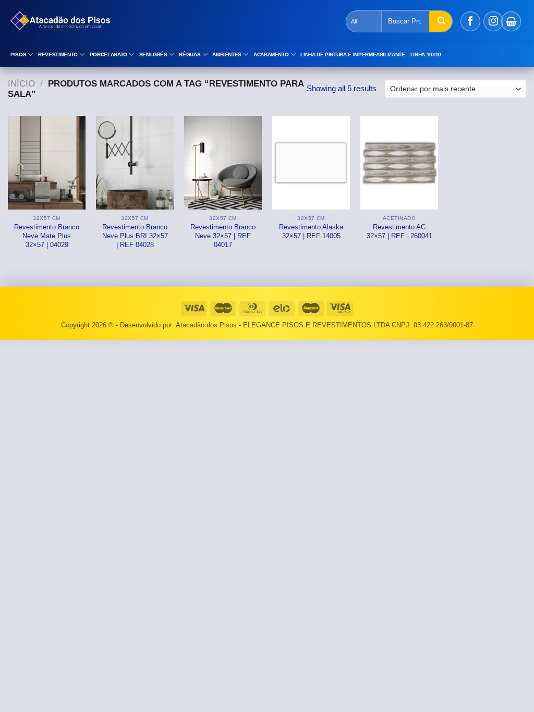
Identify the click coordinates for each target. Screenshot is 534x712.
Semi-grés (153, 54)
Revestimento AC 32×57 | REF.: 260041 (399, 231)
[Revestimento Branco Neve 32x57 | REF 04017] (223, 163)
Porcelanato (108, 54)
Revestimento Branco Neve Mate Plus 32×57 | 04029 (46, 236)
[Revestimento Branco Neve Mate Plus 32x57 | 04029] (47, 163)
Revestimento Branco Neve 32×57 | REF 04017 (223, 236)
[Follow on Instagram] (493, 21)
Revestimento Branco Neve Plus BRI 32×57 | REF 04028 (135, 236)
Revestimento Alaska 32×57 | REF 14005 (311, 231)
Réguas (189, 54)
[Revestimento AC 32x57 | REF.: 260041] (399, 163)
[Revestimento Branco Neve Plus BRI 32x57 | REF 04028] (135, 163)
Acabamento (271, 54)
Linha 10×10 (425, 54)
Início (21, 84)
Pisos (18, 54)
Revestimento (58, 54)
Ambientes (226, 54)
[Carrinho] (511, 21)
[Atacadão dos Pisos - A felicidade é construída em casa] (190, 21)
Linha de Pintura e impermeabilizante (352, 54)
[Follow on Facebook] (470, 21)
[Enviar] (440, 21)
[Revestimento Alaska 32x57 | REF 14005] (311, 163)
